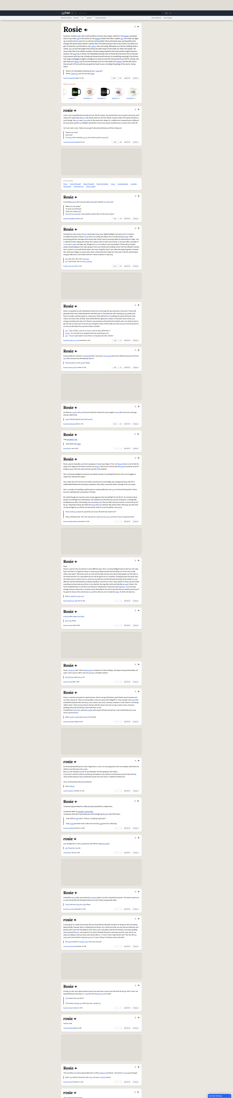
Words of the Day (66, 18)
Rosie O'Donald (88, 184)
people (122, 466)
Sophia (67, 333)
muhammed (71, 1028)
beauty (126, 36)
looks (79, 444)
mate (92, 73)
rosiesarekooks (123, 184)
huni (72, 677)
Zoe (66, 331)
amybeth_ (71, 791)
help (134, 774)
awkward (102, 1073)
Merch (136, 78)
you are (85, 137)
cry (64, 244)
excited (90, 419)
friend (92, 202)
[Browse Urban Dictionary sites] (67, 13)
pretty (78, 710)
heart (76, 61)
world (82, 363)
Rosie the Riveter (102, 184)
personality (89, 811)
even (65, 844)
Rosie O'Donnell (75, 184)
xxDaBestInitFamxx (73, 521)
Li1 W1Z (70, 1082)
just (72, 823)
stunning (86, 259)
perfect (72, 596)
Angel (119, 61)
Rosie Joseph (90, 186)
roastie (77, 717)
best (69, 363)
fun (84, 118)
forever (107, 517)
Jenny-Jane (71, 266)
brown (125, 313)
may (77, 120)
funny (93, 46)
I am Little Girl (71, 946)
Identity (89, 18)
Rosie (64, 78)
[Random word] (162, 13)
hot (108, 316)
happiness (121, 587)
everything (88, 261)
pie (73, 707)
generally (89, 670)
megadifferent (72, 219)
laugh (82, 616)
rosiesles (134, 184)
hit (101, 814)
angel (127, 584)
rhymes (85, 717)
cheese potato (72, 367)
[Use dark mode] (170, 13)
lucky (119, 123)
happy (127, 237)
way (82, 596)
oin (76, 363)
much (107, 202)
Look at (67, 419)
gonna (78, 904)
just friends (77, 214)
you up (80, 677)
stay (135, 935)
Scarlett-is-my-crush (74, 340)
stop (125, 1073)
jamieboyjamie (72, 424)
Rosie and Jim (79, 186)
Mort (69, 448)
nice (99, 1003)
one (75, 439)
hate (70, 848)
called (84, 904)
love (74, 54)
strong (85, 120)
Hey (67, 998)
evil (77, 818)
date (79, 211)
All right (67, 677)
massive (103, 1077)
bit (134, 319)
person (74, 202)
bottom (100, 994)
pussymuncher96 (72, 142)
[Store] (166, 13)
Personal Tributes (100, 18)
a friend (70, 682)
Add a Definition (156, 18)
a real (70, 621)
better (82, 942)
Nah (67, 214)
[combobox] (119, 13)
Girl (66, 261)
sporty (72, 717)
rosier (113, 184)
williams (72, 786)
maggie (70, 625)
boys (78, 932)
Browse (76, 18)
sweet (74, 244)
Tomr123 (70, 1008)
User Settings (168, 18)
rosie (64, 142)
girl (79, 36)
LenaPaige (71, 828)
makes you (76, 616)
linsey (69, 853)
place (86, 942)
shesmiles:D (71, 722)
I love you (74, 73)
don (123, 324)
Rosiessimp (67, 186)
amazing (108, 356)
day (90, 1077)
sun (122, 38)
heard (70, 137)
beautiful (88, 356)
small (74, 412)
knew (68, 904)
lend (90, 673)
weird (134, 700)
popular (93, 897)
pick (75, 512)
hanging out (78, 1003)
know (103, 137)
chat (101, 517)
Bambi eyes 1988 (72, 601)
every (79, 596)
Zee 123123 (71, 909)
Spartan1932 (71, 78)
